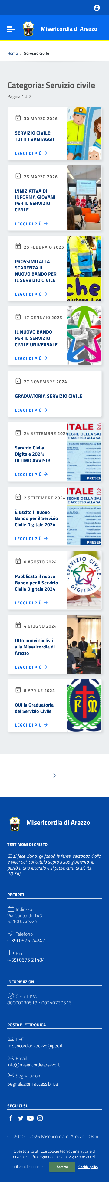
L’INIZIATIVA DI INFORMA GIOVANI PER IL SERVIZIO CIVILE (35, 200)
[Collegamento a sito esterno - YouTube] (30, 1117)
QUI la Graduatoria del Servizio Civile (34, 708)
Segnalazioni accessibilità (32, 1084)
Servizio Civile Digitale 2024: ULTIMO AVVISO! (32, 454)
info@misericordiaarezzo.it (33, 1065)
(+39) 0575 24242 (26, 940)
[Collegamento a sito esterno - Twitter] (20, 1117)
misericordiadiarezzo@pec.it (35, 1046)
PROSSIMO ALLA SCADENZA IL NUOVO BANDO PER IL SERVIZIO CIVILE (36, 271)
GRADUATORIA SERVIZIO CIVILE (48, 396)
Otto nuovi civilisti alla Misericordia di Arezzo (35, 647)
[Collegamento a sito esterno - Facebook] (11, 1117)
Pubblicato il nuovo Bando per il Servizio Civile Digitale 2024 (36, 583)
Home (12, 53)
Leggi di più (29, 153)
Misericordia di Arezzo (69, 28)
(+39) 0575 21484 (26, 960)
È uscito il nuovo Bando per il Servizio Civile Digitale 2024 (36, 518)
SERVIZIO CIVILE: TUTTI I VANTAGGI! (34, 136)
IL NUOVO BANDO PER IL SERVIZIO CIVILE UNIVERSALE (36, 338)
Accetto (62, 1167)
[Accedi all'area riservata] (97, 7)
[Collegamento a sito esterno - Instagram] (40, 1117)
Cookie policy (88, 1167)
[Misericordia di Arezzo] (28, 28)
